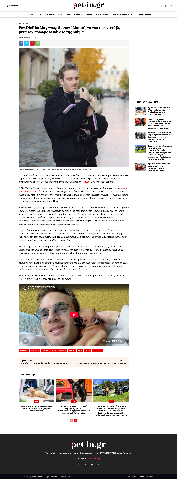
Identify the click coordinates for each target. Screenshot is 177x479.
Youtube (45, 350)
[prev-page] (71, 420)
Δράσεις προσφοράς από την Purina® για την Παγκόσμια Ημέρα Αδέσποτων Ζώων (159, 167)
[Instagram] (161, 5)
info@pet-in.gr (94, 458)
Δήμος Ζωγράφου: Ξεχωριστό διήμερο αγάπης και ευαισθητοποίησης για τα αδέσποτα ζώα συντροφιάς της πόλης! (74, 409)
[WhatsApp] (37, 43)
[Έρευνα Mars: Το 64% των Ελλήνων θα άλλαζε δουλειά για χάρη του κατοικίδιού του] (36, 390)
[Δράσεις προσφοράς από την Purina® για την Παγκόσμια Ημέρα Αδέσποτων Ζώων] (140, 167)
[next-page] (75, 420)
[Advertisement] (153, 58)
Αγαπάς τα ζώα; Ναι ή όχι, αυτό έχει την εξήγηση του (45, 363)
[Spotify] (166, 5)
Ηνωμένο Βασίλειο (59, 350)
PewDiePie (35, 350)
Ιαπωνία (72, 350)
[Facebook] (157, 5)
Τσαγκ (87, 350)
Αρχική (21, 23)
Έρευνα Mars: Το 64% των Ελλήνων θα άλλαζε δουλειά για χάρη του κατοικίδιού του (36, 408)
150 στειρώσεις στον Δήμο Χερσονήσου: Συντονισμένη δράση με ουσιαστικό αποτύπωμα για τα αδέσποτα (160, 137)
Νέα (27, 23)
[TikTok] (170, 5)
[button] (11, 5)
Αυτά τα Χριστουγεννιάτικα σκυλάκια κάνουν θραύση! (102, 363)
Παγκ (80, 350)
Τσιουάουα (97, 350)
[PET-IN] (88, 5)
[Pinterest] (32, 43)
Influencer (24, 350)
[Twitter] (26, 43)
